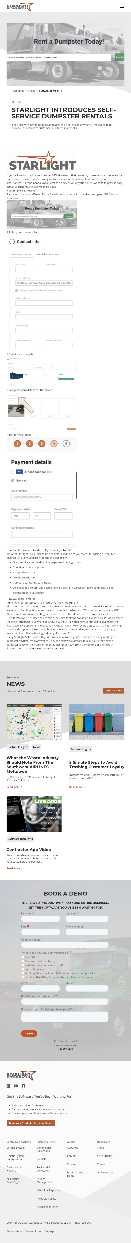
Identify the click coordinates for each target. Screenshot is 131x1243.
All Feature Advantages (14, 1180)
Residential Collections (43, 1169)
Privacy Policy (15, 1231)
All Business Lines (47, 1206)
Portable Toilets (46, 1198)
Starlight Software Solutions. (48, 648)
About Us (72, 1147)
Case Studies (104, 1156)
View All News (114, 690)
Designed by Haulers (14, 1169)
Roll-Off (41, 1159)
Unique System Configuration (15, 1157)
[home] (21, 6)
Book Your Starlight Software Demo (30, 1123)
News (100, 1147)
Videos (101, 1164)
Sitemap (49, 1231)
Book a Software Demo (77, 1174)
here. (38, 194)
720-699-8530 (65, 1048)
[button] (121, 6)
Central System (16, 1147)
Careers (72, 1156)
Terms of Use (33, 1231)
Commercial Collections (44, 1149)
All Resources (105, 1172)
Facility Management (45, 1180)
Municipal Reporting (49, 1190)
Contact (71, 1164)
